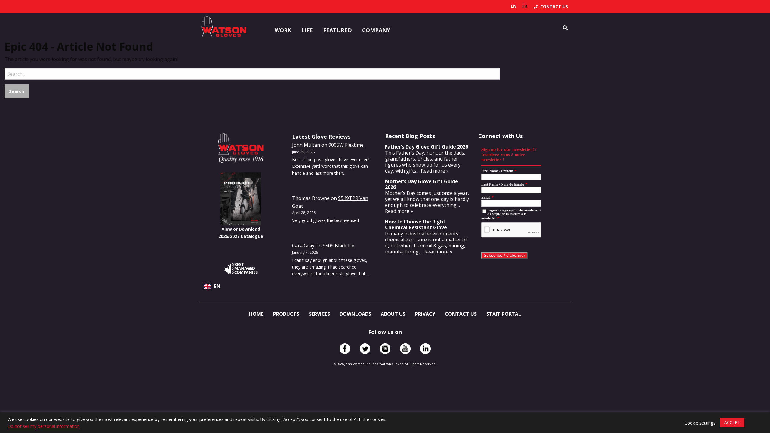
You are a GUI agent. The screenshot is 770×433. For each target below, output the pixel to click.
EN (217, 286)
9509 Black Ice (338, 245)
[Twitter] (365, 348)
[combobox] (241, 286)
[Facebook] (345, 348)
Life (307, 30)
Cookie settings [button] (700, 422)
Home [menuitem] (256, 314)
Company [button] (376, 30)
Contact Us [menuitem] (461, 314)
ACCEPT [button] (732, 422)
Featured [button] (337, 30)
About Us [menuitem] (393, 314)
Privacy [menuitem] (425, 314)
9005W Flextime (346, 145)
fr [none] (524, 6)
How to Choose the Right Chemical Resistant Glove (416, 224)
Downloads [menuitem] (355, 314)
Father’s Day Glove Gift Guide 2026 (426, 146)
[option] (524, 6)
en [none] (513, 6)
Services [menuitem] (319, 314)
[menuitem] (550, 6)
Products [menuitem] (286, 314)
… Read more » (432, 170)
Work (283, 30)
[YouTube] (405, 348)
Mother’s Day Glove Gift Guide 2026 (421, 184)
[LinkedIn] (425, 348)
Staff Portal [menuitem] (503, 314)
